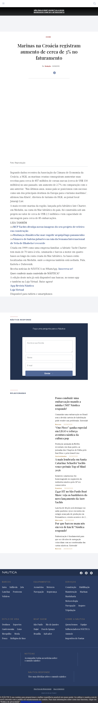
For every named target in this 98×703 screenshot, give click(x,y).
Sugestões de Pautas (74, 638)
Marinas (83, 592)
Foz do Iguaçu (48, 629)
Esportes (17, 624)
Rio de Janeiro (52, 624)
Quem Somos (71, 624)
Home (48, 37)
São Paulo (38, 624)
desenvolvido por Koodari (49, 693)
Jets (22, 587)
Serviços (70, 582)
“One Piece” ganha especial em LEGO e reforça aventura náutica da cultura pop (71, 433)
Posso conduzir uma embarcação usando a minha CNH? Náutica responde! (68, 403)
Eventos (58, 488)
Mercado (59, 520)
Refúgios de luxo (18, 638)
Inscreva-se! (65, 269)
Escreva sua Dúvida (35, 343)
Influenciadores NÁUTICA (77, 629)
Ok (22, 702)
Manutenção (71, 592)
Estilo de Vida (10, 619)
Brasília (37, 633)
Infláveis (13, 587)
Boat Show (40, 619)
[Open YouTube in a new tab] (54, 73)
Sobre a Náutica (75, 619)
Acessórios (39, 587)
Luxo (19, 629)
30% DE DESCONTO (56, 12)
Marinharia (70, 596)
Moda (17, 633)
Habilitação (84, 587)
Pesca (4, 638)
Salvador (48, 633)
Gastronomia (8, 629)
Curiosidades (61, 456)
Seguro (81, 605)
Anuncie (69, 633)
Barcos (58, 424)
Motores (50, 587)
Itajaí (36, 629)
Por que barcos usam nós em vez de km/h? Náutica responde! (70, 527)
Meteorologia (71, 601)
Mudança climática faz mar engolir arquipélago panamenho (49, 235)
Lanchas (6, 592)
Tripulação (70, 610)
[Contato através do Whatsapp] (77, 574)
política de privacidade (42, 689)
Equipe (84, 624)
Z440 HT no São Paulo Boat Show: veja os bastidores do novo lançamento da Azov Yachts (71, 497)
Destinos (6, 624)
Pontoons (17, 592)
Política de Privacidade (32, 702)
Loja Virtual (17, 290)
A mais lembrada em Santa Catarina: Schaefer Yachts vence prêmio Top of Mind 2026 (71, 465)
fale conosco (58, 689)
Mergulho (6, 633)
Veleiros (5, 596)
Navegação (39, 592)
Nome (29, 358)
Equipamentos (42, 582)
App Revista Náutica (22, 285)
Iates (4, 587)
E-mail (29, 365)
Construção (70, 587)
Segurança (52, 592)
